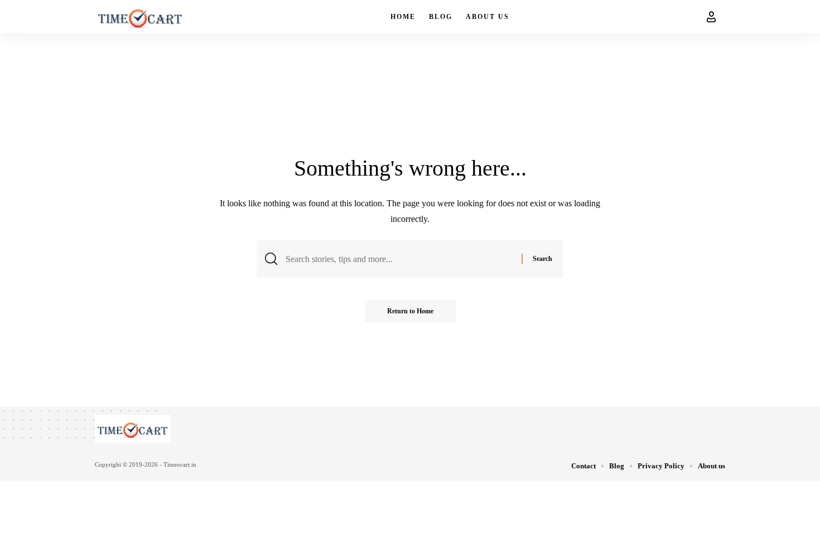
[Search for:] (399, 259)
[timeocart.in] (140, 16)
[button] (711, 16)
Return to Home (410, 311)
